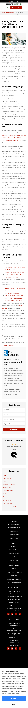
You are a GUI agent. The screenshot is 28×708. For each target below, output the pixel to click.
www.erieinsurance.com (8, 345)
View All (14, 506)
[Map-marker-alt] (8, 614)
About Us (14, 546)
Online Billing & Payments (14, 572)
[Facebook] (12, 614)
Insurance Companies (14, 557)
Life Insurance (14, 531)
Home (3, 12)
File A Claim (14, 576)
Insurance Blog (10, 12)
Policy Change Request (14, 579)
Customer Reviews (14, 553)
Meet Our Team (14, 550)
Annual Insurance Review (14, 583)
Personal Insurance (14, 524)
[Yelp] (16, 614)
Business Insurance (14, 528)
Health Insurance (14, 535)
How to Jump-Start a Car (12, 293)
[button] (7, 7)
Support (14, 569)
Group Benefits (14, 538)
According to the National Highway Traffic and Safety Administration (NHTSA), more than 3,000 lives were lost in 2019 (14, 137)
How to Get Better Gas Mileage (14, 295)
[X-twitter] (20, 614)
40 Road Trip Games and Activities (14, 272)
